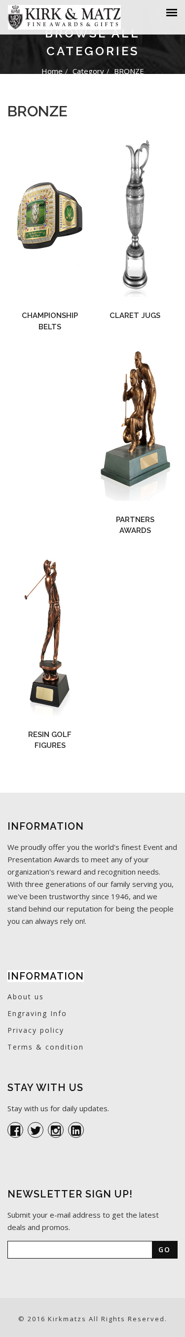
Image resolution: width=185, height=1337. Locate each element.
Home (52, 71)
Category (88, 71)
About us (25, 996)
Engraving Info (37, 1013)
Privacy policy (35, 1030)
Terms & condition (45, 1047)
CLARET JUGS (135, 315)
